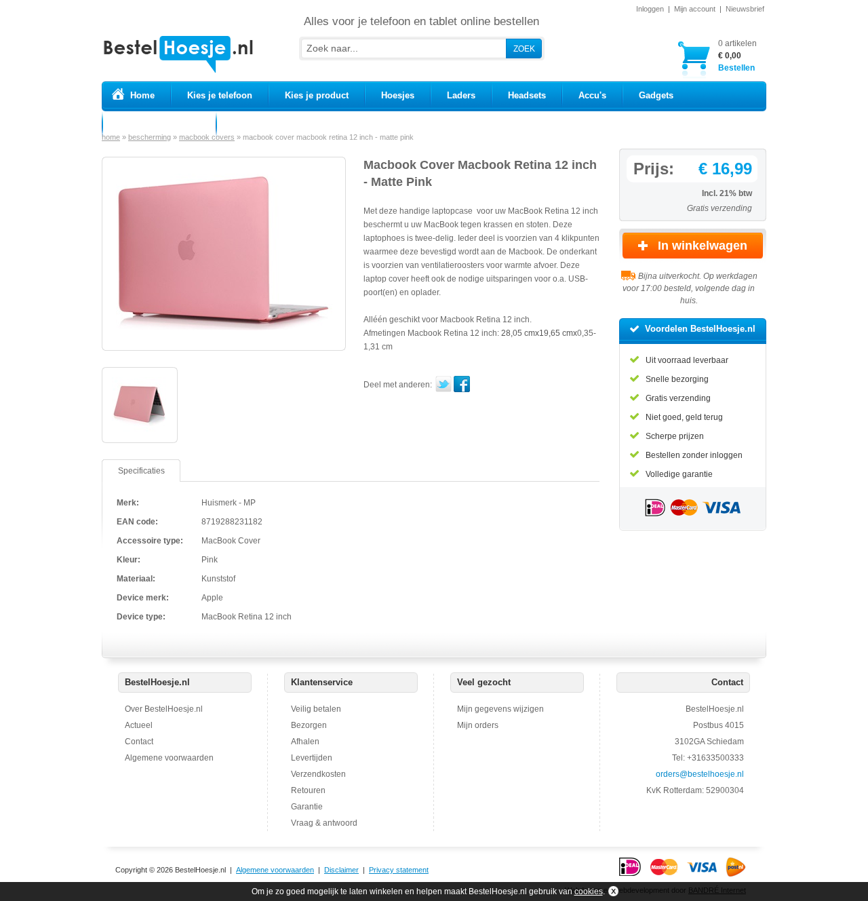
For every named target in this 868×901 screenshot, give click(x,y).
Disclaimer (341, 870)
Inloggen (650, 9)
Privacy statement (399, 870)
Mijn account (694, 9)
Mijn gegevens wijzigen (500, 709)
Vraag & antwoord (324, 823)
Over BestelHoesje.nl (164, 709)
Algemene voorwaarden (169, 758)
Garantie (307, 806)
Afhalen (305, 741)
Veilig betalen (316, 709)
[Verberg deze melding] (612, 891)
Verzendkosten (318, 774)
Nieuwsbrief (745, 9)
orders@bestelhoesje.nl (700, 774)
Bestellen (737, 56)
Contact (139, 741)
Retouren (308, 790)
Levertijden (311, 758)
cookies (588, 891)
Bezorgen (309, 725)
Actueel (139, 725)
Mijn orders (477, 725)
